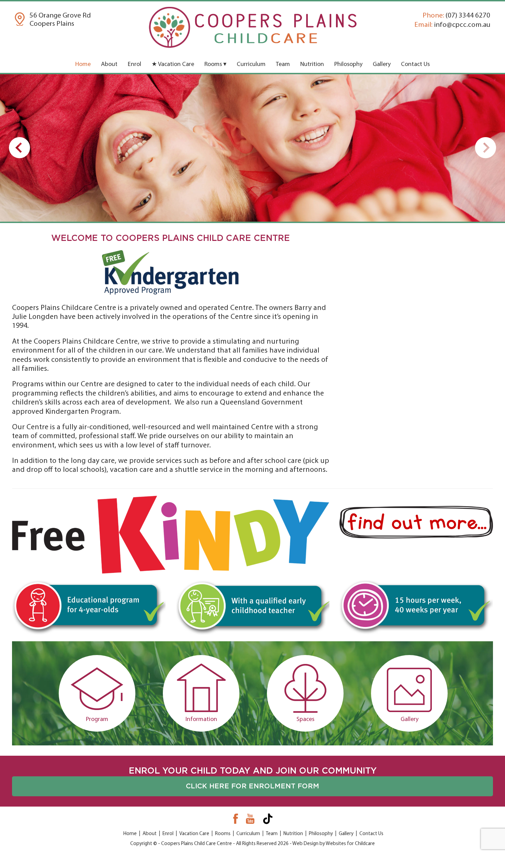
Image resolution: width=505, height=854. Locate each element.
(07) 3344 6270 (456, 15)
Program (97, 720)
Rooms (223, 833)
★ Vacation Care (173, 65)
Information (201, 720)
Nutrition (312, 65)
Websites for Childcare (350, 843)
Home (83, 65)
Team (283, 65)
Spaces (305, 720)
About (109, 65)
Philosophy (348, 65)
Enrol (134, 65)
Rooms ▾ (215, 65)
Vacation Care (194, 833)
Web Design (305, 843)
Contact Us (415, 65)
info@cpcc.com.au (452, 25)
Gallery (382, 65)
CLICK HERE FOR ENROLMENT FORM (252, 786)
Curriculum (251, 65)
